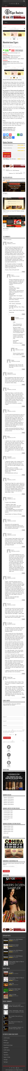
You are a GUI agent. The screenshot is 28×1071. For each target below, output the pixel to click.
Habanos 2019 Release (9, 799)
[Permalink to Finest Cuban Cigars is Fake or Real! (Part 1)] (6, 981)
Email (4, 721)
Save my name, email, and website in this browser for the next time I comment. (14, 731)
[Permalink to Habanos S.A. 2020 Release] (6, 942)
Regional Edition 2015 (8, 826)
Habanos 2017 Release (9, 802)
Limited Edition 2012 (8, 817)
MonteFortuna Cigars (8, 1045)
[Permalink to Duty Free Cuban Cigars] (6, 992)
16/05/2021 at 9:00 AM (15, 276)
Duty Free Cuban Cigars (15, 989)
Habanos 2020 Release (9, 797)
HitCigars (5, 193)
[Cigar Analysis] (14, 13)
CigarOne (6, 1052)
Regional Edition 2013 (8, 829)
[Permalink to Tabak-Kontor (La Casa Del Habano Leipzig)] (14, 209)
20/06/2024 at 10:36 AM (15, 361)
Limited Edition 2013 (8, 816)
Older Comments (7, 239)
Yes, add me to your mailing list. (13, 741)
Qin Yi (12, 550)
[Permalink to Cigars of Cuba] (6, 998)
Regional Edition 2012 (8, 831)
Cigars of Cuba (12, 994)
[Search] (24, 1)
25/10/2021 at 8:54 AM (11, 624)
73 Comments (12, 47)
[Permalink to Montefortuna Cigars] (6, 948)
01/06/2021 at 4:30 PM (11, 479)
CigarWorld (6, 1047)
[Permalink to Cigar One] (6, 986)
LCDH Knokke (7, 1038)
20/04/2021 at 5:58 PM (11, 243)
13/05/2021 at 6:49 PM (11, 411)
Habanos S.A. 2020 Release (15, 173)
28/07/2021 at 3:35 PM (15, 551)
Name (4, 716)
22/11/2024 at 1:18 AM (11, 678)
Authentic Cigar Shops (8, 46)
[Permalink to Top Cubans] (14, 226)
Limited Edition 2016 (8, 811)
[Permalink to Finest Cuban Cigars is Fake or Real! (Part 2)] (6, 965)
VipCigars (6, 1062)
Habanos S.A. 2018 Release (16, 956)
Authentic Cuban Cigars (17, 46)
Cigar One (11, 983)
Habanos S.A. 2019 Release (12, 170)
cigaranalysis (10, 45)
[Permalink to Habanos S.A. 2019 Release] (6, 954)
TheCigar (5, 1059)
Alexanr (9, 519)
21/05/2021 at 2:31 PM (19, 318)
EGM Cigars (6, 1042)
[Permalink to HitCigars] (14, 191)
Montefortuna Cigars (14, 945)
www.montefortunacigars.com (13, 52)
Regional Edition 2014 (8, 828)
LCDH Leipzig (6, 1050)
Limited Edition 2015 (8, 812)
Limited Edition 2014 (8, 814)
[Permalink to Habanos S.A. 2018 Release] (6, 959)
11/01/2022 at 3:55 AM (19, 349)
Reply (23, 271)
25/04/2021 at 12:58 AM (11, 374)
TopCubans (6, 1054)
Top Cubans (6, 228)
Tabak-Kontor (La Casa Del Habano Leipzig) (13, 211)
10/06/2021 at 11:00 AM (11, 520)
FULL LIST (6, 819)
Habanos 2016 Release (9, 804)
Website (5, 725)
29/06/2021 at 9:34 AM (11, 578)
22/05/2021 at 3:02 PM (11, 458)
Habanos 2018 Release (9, 800)
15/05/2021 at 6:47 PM (11, 437)
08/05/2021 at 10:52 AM (11, 389)
